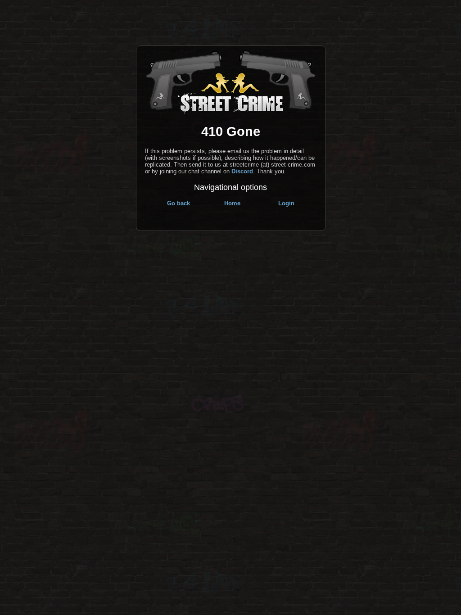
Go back (178, 203)
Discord (242, 171)
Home (232, 203)
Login (286, 203)
